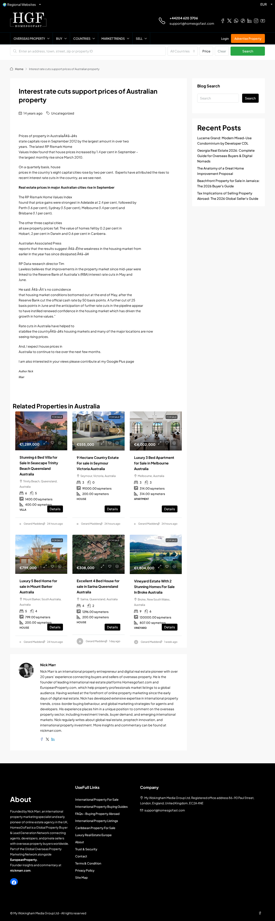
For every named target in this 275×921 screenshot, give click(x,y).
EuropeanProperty (23, 859)
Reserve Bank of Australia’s (59, 274)
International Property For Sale (97, 799)
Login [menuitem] (225, 38)
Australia (44, 326)
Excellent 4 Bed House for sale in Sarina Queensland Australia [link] (98, 586)
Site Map (81, 877)
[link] (41, 431)
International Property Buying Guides (101, 806)
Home (19, 69)
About (79, 842)
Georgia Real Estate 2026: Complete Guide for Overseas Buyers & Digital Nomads (226, 155)
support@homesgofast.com (192, 23)
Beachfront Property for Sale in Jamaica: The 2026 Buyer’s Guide (228, 183)
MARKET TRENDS (113, 38)
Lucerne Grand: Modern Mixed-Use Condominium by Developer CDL (224, 140)
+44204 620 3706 (184, 18)
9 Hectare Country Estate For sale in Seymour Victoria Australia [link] (98, 463)
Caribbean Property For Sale (95, 828)
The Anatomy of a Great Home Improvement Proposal (220, 171)
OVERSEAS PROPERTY (29, 38)
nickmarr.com (20, 870)
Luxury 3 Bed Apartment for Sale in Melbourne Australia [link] (154, 463)
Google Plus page (120, 361)
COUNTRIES (81, 38)
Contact (81, 856)
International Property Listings (96, 821)
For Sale (114, 417)
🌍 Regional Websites (19, 4)
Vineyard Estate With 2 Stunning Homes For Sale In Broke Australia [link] (154, 586)
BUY (59, 38)
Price (206, 51)
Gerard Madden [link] (33, 523)
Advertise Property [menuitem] (247, 38)
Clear (222, 51)
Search (247, 51)
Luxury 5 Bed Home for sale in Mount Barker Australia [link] (38, 586)
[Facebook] (14, 882)
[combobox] (183, 51)
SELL (139, 38)
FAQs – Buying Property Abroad (97, 814)
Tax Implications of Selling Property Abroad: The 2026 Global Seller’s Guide (227, 195)
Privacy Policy (85, 870)
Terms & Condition (88, 863)
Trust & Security (86, 849)
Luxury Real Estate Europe (93, 835)
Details (55, 509)
